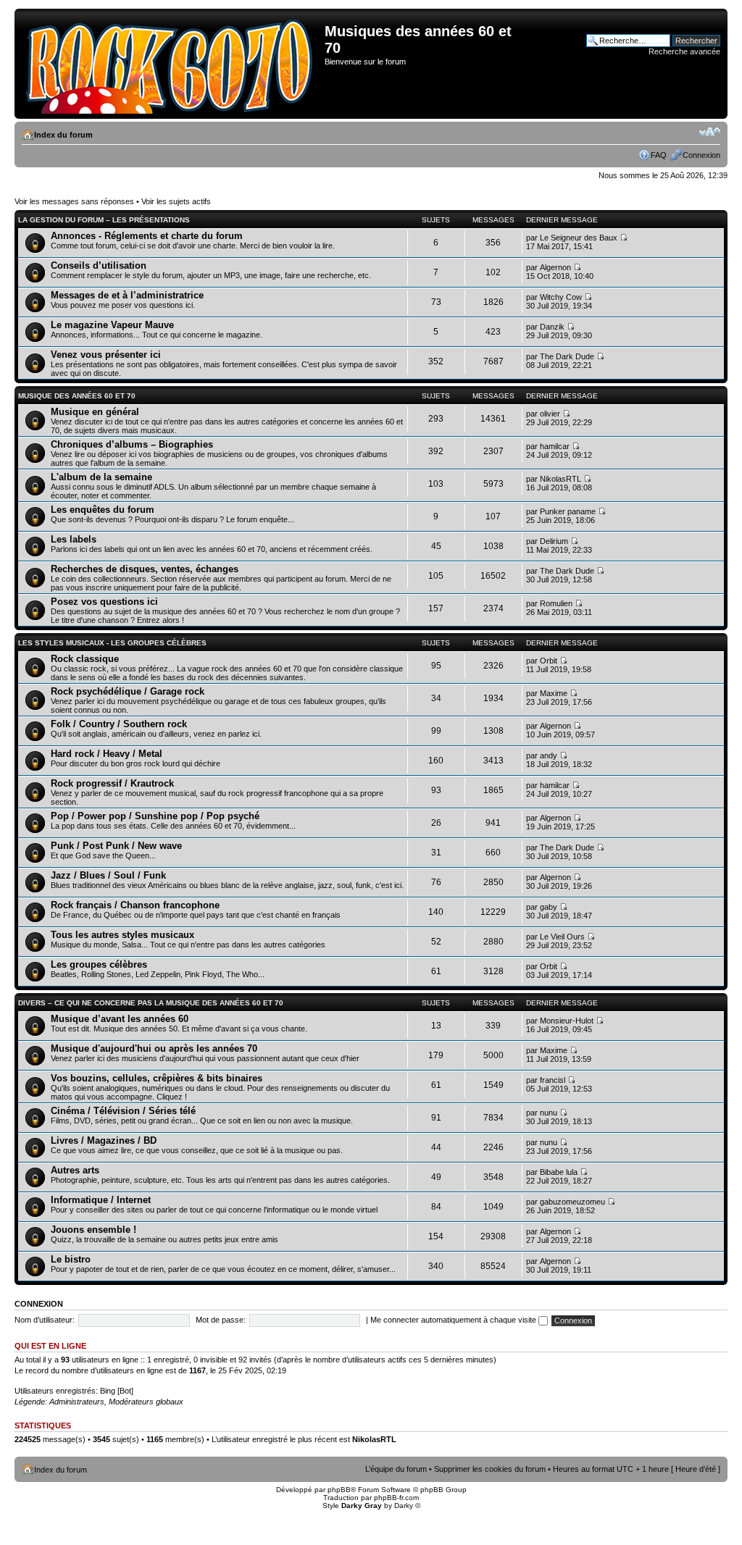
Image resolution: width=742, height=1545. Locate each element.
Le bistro (71, 1259)
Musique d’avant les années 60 (119, 1018)
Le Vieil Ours (562, 936)
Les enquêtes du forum (102, 509)
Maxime (553, 693)
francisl (552, 1080)
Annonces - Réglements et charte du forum (147, 235)
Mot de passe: (221, 1319)
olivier (550, 413)
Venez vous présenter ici (106, 354)
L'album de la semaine (101, 477)
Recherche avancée (684, 51)
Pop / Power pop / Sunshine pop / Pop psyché (155, 816)
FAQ (659, 155)
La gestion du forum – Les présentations (104, 220)
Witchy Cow (561, 297)
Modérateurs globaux (146, 1401)
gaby (548, 907)
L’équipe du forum (396, 1469)
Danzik (552, 326)
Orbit (548, 660)
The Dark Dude (567, 356)
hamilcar (555, 446)
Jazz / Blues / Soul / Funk (108, 875)
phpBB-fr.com (396, 1498)
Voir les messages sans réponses (74, 201)
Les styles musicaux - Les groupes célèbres (112, 643)
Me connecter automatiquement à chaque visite (454, 1319)
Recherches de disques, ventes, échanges (144, 569)
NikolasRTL (560, 478)
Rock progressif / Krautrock (112, 783)
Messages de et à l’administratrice (127, 295)
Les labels (73, 539)
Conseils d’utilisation (98, 265)
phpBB (339, 1490)
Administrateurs (76, 1401)
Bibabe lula (559, 1172)
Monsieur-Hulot (566, 1020)
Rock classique (85, 658)
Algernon (555, 267)
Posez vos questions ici (104, 601)
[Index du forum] (171, 63)
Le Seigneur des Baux (578, 237)
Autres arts (75, 1170)
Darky (403, 1506)
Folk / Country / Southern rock (119, 724)
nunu (548, 1112)
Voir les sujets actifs (176, 201)
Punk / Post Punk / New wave (116, 845)
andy (548, 755)
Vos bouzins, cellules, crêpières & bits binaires (156, 1078)
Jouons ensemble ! (93, 1229)
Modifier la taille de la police (709, 131)
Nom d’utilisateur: (44, 1319)
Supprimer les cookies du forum (490, 1469)
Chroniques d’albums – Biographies (132, 444)
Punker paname (568, 511)
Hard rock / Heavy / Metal (106, 753)
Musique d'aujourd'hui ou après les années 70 (154, 1048)
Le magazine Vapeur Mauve (112, 324)
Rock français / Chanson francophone (135, 905)
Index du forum (63, 134)
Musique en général (95, 411)
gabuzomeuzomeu (572, 1201)
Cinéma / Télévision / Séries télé (123, 1110)
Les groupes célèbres (99, 964)
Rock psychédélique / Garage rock (127, 691)
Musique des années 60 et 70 (77, 396)
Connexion (701, 155)
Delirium (554, 541)
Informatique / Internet (101, 1199)
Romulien (556, 603)
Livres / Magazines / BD (104, 1140)
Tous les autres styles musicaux (122, 934)
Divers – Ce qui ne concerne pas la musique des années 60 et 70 (150, 1003)
